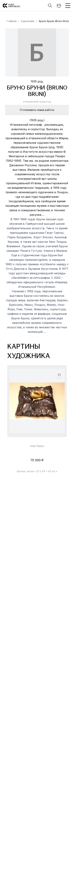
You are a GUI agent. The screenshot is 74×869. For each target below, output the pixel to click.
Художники (27, 21)
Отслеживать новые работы (37, 109)
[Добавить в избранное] (59, 375)
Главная (12, 21)
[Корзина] (59, 5)
